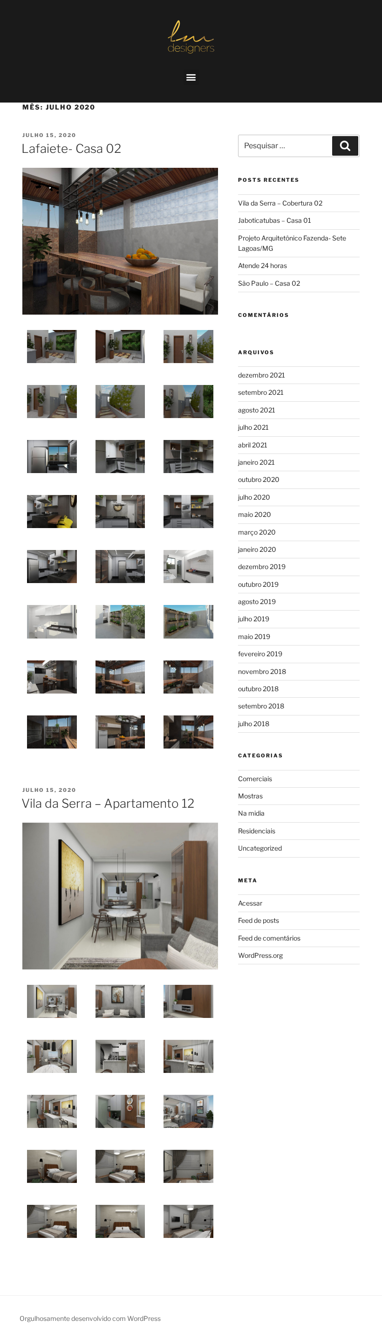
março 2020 (257, 532)
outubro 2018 (258, 689)
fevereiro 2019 (260, 654)
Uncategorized (260, 848)
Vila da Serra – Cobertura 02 (280, 203)
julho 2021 (253, 427)
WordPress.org (260, 955)
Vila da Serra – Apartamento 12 (107, 803)
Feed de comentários (269, 938)
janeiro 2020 (257, 549)
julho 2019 (253, 619)
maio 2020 (254, 514)
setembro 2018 (261, 706)
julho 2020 (254, 497)
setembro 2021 (261, 392)
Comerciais (255, 779)
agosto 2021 (256, 410)
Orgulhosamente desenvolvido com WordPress (90, 1318)
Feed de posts (258, 920)
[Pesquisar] (345, 146)
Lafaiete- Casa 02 (71, 148)
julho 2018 (253, 724)
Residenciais (256, 831)
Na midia (251, 813)
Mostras (250, 796)
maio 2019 (254, 636)
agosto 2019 (257, 601)
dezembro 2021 (261, 375)
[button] (191, 77)
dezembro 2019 (262, 566)
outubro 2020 (259, 479)
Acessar (250, 903)
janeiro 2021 (256, 462)
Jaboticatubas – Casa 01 (274, 220)
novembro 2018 (262, 671)
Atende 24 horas (262, 265)
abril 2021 (252, 445)
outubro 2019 (258, 584)
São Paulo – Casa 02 (269, 283)
